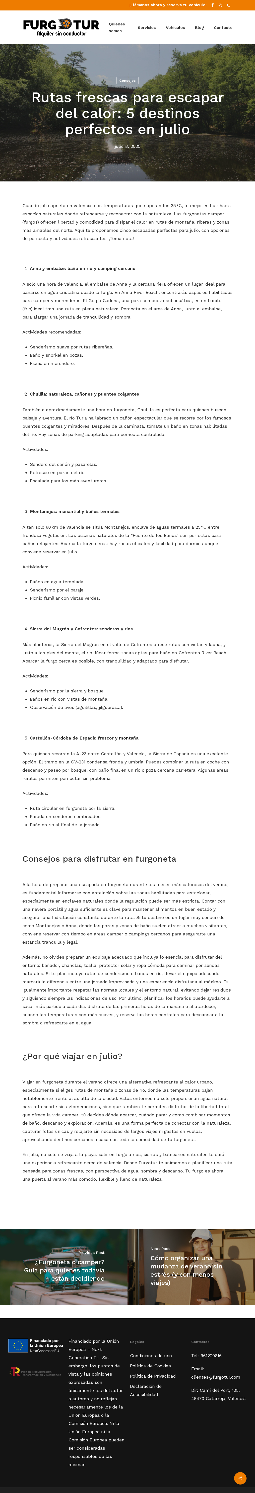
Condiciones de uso (151, 1355)
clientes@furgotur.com (215, 1377)
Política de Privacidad (153, 1376)
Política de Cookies (150, 1365)
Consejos (127, 81)
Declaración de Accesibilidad (146, 1390)
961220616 (211, 1355)
